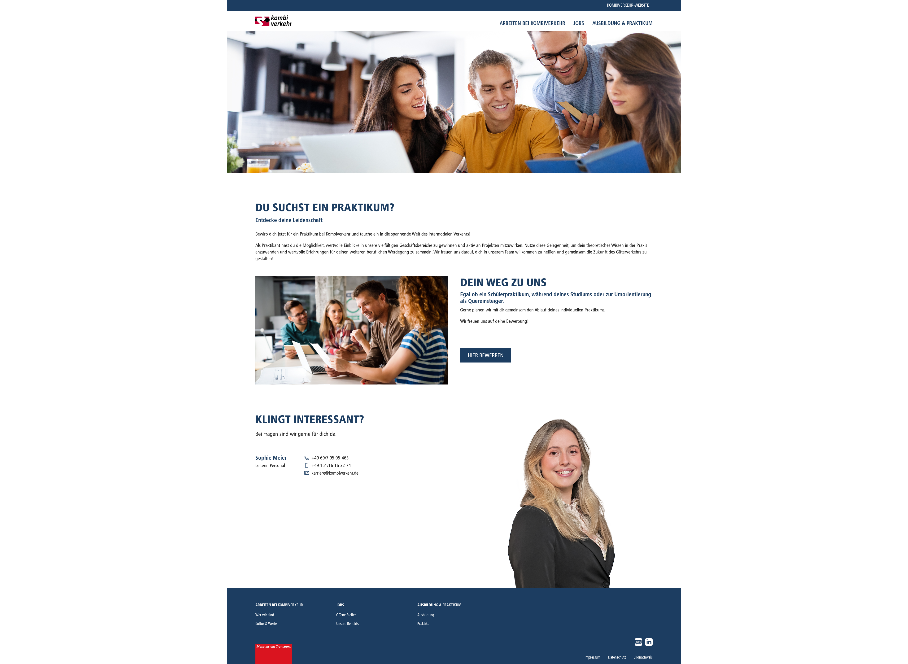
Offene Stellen (346, 615)
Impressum (593, 657)
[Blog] (638, 642)
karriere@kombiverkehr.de (334, 473)
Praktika (423, 623)
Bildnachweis (643, 657)
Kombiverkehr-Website (628, 5)
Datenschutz (617, 657)
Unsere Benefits (347, 623)
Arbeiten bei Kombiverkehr (279, 605)
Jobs (340, 605)
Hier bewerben (486, 355)
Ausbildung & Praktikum (439, 605)
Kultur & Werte (266, 623)
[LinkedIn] (649, 642)
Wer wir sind (264, 615)
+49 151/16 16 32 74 (331, 465)
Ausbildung (425, 615)
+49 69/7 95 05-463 (330, 458)
